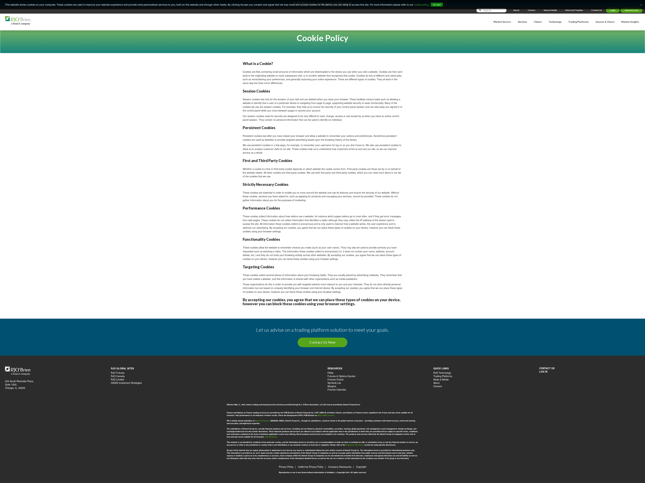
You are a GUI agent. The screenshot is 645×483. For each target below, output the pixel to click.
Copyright (361, 466)
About (516, 10)
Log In (543, 371)
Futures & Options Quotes (341, 376)
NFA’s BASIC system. (326, 415)
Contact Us (596, 10)
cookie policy (421, 4)
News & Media (550, 10)
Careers (531, 10)
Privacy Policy (286, 466)
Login (612, 10)
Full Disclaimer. (271, 437)
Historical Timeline (574, 10)
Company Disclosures (339, 466)
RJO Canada (118, 376)
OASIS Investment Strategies (126, 382)
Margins (332, 386)
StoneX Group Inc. (262, 421)
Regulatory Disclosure (355, 445)
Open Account (631, 10)
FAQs (330, 372)
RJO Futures (117, 372)
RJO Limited (117, 379)
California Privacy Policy (311, 466)
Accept (437, 4)
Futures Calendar (337, 389)
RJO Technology (442, 372)
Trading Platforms (442, 376)
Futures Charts (335, 379)
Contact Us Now (322, 342)
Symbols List (334, 382)
